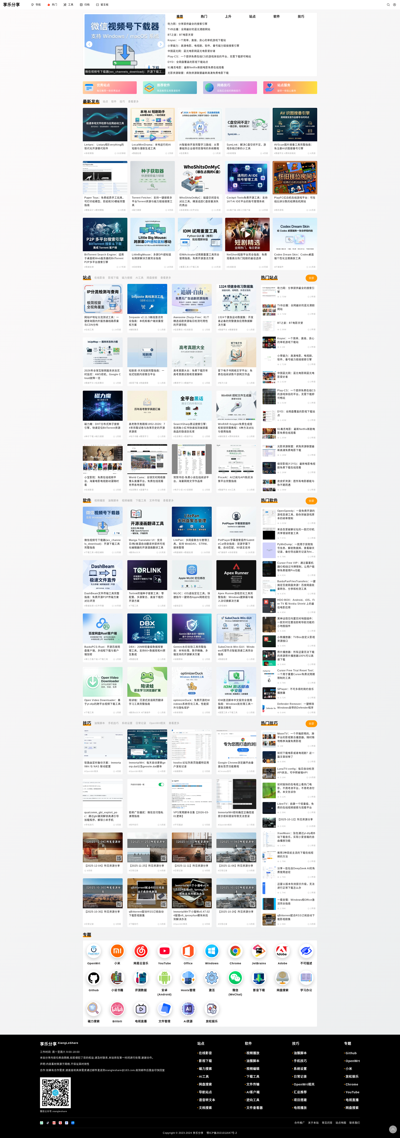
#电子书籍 (133, 436)
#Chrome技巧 (224, 771)
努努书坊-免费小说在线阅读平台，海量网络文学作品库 (191, 479)
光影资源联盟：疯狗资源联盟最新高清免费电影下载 (198, 73)
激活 (212, 990)
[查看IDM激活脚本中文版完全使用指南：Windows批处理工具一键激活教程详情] (236, 682)
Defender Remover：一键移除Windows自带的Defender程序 (295, 706)
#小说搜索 (188, 490)
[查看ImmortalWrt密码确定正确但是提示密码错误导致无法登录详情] (236, 794)
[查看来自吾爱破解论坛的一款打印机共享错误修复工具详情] (269, 534)
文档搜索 (205, 1108)
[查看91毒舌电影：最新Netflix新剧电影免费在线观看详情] (269, 433)
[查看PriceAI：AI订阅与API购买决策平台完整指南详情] (236, 459)
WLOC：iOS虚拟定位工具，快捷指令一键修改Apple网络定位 (191, 595)
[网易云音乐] (141, 951)
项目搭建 (300, 1100)
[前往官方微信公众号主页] (41, 1122)
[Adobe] (282, 951)
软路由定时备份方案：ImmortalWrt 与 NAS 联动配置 (102, 764)
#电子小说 (222, 383)
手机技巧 (113, 723)
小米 (117, 963)
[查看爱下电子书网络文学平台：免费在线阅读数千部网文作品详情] (236, 352)
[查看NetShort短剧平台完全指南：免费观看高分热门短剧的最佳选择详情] (247, 234)
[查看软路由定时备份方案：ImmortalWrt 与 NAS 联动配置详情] (103, 744)
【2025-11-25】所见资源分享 (146, 865)
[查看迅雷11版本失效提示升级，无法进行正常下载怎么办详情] (269, 888)
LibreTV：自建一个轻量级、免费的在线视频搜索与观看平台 (295, 805)
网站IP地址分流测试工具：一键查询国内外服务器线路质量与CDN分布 (101, 321)
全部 (311, 278)
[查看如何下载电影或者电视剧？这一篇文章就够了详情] (269, 757)
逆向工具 (253, 1100)
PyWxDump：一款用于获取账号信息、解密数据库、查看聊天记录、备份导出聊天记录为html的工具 (296, 548)
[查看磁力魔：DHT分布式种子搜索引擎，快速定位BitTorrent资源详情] (103, 406)
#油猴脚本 (178, 659)
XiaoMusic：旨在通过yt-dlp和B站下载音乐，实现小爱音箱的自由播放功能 (296, 837)
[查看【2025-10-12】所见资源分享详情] (269, 823)
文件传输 (154, 500)
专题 (87, 934)
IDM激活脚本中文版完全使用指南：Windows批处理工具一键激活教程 (235, 704)
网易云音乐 (141, 963)
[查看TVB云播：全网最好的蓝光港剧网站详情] (269, 309)
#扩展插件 (279, 267)
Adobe (282, 963)
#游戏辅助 (222, 606)
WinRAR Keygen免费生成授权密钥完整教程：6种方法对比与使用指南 (236, 428)
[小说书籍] (117, 977)
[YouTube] (164, 951)
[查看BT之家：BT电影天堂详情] (269, 326)
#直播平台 (143, 490)
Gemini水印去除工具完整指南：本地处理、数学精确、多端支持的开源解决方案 (190, 651)
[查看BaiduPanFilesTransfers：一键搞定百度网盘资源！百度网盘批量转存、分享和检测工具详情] (269, 587)
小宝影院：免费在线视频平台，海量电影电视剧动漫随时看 (101, 481)
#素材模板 (99, 210)
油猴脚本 (113, 500)
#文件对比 (194, 210)
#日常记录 (133, 871)
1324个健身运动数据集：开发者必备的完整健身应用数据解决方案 (235, 321)
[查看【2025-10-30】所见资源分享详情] (103, 893)
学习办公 (306, 990)
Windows (212, 963)
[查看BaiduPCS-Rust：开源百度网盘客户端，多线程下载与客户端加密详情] (103, 628)
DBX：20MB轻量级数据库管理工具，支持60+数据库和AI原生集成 (147, 651)
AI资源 (188, 1021)
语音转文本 (207, 1100)
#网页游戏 (279, 210)
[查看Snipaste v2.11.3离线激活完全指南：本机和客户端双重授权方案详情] (147, 299)
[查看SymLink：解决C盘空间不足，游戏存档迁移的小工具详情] (247, 124)
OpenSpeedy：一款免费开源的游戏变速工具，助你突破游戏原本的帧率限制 (296, 515)
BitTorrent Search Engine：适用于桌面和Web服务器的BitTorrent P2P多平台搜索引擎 (104, 258)
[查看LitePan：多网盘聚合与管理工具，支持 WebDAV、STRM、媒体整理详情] (192, 522)
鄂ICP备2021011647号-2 (222, 1133)
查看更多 (133, 101)
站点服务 (283, 85)
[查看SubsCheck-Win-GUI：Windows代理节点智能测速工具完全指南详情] (236, 628)
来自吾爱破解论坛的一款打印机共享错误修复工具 (296, 531)
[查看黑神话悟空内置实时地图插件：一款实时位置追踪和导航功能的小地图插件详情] (269, 624)
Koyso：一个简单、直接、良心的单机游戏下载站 (197, 40)
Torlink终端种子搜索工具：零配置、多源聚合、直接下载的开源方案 (146, 597)
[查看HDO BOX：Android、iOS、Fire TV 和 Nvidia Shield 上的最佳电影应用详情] (269, 606)
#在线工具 (89, 330)
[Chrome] (235, 951)
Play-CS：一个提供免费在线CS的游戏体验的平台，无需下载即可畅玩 (209, 56)
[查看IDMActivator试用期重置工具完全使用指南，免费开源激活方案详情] (200, 234)
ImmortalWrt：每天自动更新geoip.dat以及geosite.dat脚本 (147, 764)
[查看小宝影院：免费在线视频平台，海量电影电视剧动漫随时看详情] (103, 459)
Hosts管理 (188, 990)
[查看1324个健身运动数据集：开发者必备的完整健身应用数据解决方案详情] (236, 299)
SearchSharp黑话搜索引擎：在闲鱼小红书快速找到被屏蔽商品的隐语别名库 (190, 428)
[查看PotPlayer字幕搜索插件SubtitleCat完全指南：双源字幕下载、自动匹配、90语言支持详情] (236, 522)
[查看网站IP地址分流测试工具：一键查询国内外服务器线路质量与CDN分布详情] (103, 299)
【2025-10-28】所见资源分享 (236, 911)
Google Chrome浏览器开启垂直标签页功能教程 (236, 764)
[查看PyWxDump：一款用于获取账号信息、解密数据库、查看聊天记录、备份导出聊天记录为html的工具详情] (269, 550)
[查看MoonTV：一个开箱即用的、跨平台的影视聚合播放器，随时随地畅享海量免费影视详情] (269, 739)
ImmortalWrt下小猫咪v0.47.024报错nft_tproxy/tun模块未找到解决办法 (191, 915)
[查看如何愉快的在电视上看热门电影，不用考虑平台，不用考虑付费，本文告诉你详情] (269, 790)
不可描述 (306, 963)
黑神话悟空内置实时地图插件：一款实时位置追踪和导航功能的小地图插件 (296, 622)
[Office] (188, 951)
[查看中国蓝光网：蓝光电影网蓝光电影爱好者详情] (269, 377)
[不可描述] (306, 951)
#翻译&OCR (134, 552)
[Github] (94, 977)
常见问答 (327, 1122)
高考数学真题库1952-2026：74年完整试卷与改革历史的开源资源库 (147, 428)
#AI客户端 (231, 210)
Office (188, 963)
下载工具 (141, 500)
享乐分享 (59, 1043)
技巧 (122, 101)
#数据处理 (136, 153)
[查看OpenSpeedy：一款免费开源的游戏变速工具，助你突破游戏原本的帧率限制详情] (269, 517)
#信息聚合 (184, 153)
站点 (105, 101)
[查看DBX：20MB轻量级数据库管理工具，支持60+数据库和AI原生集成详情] (147, 628)
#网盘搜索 (143, 383)
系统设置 (127, 723)
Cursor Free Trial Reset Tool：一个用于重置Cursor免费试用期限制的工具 (296, 674)
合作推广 (299, 1122)
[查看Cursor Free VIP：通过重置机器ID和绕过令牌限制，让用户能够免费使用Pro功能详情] (269, 569)
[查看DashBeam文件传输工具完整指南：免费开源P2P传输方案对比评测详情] (103, 575)
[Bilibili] (117, 1008)
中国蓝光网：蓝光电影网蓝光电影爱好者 (191, 51)
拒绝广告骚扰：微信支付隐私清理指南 (146, 814)
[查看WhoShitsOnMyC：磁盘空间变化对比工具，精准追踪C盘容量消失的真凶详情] (200, 177)
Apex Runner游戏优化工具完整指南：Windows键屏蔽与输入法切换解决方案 (235, 597)
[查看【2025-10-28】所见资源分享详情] (236, 893)
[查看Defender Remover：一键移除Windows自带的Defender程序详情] (269, 708)
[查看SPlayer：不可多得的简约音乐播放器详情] (269, 693)
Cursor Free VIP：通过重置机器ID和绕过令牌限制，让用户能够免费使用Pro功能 (296, 567)
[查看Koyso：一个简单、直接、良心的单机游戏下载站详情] (269, 342)
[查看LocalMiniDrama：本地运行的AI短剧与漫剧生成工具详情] (152, 124)
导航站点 (205, 1092)
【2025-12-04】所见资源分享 (102, 865)
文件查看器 (254, 1108)
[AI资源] (188, 1008)
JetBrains (259, 963)
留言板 (105, 4)
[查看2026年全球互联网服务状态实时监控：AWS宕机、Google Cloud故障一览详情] (103, 352)
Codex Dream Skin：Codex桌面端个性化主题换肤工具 (294, 256)
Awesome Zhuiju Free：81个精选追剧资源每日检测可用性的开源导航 (191, 321)
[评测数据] (141, 977)
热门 (54, 4)
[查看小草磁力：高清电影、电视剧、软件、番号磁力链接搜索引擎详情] (269, 360)
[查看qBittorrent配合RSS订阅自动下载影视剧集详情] (147, 893)
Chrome (235, 963)
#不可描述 (178, 825)
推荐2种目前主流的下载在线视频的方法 (295, 854)
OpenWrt (93, 963)
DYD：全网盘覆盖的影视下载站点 (188, 62)
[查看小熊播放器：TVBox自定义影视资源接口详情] (269, 641)
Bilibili (117, 1021)
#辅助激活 (133, 330)
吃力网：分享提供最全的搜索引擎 (188, 24)
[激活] (211, 977)
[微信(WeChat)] (235, 977)
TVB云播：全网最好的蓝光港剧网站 (189, 29)
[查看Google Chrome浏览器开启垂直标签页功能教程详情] (236, 744)
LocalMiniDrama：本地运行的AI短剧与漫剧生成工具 (151, 146)
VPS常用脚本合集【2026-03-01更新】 (191, 814)
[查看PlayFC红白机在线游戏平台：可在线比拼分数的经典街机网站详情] (295, 177)
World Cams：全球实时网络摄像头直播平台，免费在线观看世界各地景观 (147, 481)
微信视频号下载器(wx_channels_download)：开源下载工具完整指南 (102, 544)
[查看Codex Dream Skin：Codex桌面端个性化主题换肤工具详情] (295, 234)
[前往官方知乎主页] (72, 1122)
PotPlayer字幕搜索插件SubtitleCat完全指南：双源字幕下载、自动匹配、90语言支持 (236, 544)
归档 (87, 4)
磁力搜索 (127, 277)
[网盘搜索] (282, 977)
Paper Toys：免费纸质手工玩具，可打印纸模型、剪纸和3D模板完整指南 (104, 201)
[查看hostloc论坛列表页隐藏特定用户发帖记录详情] (192, 744)
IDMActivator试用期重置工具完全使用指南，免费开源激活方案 (199, 256)
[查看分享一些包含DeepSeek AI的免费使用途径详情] (269, 872)
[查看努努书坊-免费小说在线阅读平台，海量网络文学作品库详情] (192, 459)
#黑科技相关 (290, 153)
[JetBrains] (259, 951)
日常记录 (141, 723)
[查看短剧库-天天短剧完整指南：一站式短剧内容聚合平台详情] (147, 352)
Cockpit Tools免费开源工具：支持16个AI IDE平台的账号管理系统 (247, 199)
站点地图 (341, 1122)
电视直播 (141, 1021)
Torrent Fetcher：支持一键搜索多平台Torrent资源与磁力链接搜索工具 (152, 201)
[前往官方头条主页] (54, 1122)
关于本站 (313, 1122)
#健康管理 (233, 330)
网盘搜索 (152, 277)
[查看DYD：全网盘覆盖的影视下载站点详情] (269, 416)
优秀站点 (103, 85)
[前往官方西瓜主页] (60, 1122)
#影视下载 (133, 383)
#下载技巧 (133, 924)
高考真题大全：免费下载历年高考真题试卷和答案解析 (190, 372)
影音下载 (259, 990)
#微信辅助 (99, 552)
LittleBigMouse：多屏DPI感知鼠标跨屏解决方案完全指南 (151, 256)
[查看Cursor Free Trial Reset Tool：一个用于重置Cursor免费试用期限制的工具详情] (269, 676)
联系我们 (354, 1122)
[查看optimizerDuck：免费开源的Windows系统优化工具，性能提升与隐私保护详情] (192, 682)
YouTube (164, 963)
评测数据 (141, 990)
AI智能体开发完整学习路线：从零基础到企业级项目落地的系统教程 (199, 146)
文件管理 (164, 1021)
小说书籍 (117, 990)
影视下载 (113, 277)
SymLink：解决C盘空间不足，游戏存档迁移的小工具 (246, 146)
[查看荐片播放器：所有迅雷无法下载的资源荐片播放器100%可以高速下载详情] (269, 658)
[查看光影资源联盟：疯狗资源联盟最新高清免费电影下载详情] (269, 451)
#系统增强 (89, 153)
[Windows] (211, 951)
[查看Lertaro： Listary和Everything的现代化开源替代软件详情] (105, 124)
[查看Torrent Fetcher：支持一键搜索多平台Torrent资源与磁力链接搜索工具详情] (152, 177)
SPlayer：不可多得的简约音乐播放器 (295, 691)
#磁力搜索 (136, 210)
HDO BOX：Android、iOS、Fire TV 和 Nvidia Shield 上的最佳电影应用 (296, 604)
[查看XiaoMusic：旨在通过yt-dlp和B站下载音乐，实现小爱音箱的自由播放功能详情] (269, 839)
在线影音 (99, 277)
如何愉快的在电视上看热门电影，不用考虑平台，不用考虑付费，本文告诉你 (296, 788)
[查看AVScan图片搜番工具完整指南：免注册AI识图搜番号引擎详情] (295, 124)
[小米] (117, 951)
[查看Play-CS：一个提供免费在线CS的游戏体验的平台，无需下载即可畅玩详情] (269, 396)
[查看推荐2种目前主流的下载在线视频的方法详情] (269, 857)
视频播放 (99, 500)
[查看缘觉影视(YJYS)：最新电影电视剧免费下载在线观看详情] (269, 468)
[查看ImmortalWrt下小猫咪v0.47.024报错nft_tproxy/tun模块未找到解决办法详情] (192, 893)
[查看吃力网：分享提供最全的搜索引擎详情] (269, 292)
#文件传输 (99, 606)
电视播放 (300, 1108)
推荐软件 (163, 85)
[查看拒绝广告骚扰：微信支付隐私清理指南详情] (147, 794)
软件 (114, 101)
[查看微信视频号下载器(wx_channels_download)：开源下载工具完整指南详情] (103, 522)
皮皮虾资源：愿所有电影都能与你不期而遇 (296, 483)
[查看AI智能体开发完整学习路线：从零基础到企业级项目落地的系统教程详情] (200, 124)
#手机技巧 (89, 825)
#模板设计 (89, 210)
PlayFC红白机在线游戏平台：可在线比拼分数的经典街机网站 (294, 199)
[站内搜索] (388, 4)
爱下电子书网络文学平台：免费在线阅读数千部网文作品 (235, 372)
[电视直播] (141, 1008)
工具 (70, 4)
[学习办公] (306, 977)
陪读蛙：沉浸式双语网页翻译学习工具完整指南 (146, 702)
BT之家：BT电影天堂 (180, 34)
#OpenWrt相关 (91, 771)
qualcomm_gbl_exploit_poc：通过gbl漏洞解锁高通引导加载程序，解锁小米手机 (101, 816)
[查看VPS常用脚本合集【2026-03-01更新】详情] (192, 794)
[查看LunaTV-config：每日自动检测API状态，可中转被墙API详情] (269, 773)
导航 (38, 4)
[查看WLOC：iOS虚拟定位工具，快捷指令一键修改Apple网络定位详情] (192, 575)
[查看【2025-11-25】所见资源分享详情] (147, 847)
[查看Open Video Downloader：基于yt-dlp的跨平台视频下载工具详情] (103, 682)
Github (94, 990)
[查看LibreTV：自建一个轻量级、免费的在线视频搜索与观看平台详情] (269, 808)
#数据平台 (279, 153)
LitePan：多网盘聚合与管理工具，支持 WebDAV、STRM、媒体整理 (191, 544)
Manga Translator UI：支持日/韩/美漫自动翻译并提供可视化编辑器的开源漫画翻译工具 (147, 544)
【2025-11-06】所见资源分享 (235, 865)
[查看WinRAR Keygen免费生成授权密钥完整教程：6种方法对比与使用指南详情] (236, 406)
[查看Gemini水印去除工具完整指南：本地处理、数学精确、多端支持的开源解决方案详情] (192, 628)
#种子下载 (89, 436)
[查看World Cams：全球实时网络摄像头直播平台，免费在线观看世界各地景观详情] (147, 459)
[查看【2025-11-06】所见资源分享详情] (236, 847)
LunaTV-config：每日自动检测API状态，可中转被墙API (295, 770)
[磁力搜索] (94, 1008)
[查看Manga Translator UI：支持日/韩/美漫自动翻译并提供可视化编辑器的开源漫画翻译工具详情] (147, 522)
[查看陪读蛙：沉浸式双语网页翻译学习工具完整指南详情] (147, 682)
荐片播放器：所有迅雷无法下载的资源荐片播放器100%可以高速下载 (296, 656)
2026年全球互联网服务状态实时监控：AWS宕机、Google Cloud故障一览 (102, 374)
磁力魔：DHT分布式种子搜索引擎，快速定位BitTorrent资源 (102, 426)
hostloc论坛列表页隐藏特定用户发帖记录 (191, 764)
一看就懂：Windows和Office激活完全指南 (296, 901)
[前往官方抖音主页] (47, 1122)
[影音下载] (259, 977)
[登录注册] (394, 4)
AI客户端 (253, 1092)
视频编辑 (127, 500)
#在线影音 (231, 267)
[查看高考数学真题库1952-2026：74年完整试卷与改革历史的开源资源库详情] (147, 406)
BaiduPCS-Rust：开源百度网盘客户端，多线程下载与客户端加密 (102, 651)
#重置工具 (184, 267)
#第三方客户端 (243, 210)
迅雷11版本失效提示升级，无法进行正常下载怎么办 (296, 886)
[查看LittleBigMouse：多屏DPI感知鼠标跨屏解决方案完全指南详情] (152, 234)
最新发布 (91, 101)
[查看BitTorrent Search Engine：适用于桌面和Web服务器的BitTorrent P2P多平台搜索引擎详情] (105, 234)
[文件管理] (164, 1008)
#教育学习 (178, 383)
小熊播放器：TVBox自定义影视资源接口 (296, 639)
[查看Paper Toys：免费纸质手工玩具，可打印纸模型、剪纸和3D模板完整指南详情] (105, 177)
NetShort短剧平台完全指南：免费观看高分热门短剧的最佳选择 (247, 256)
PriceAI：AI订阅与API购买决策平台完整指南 (235, 479)
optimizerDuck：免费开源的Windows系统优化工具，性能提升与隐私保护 (191, 704)
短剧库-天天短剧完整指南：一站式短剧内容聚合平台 (146, 372)
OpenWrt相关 (157, 723)
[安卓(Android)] (164, 977)
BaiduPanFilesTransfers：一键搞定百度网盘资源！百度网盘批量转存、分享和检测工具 (296, 585)
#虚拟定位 (178, 606)
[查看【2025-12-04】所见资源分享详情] (103, 847)
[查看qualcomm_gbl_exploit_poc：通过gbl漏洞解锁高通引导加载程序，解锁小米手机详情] (103, 794)
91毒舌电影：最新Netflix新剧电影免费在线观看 (196, 67)
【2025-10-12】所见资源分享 (295, 819)
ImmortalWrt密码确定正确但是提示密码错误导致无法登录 (236, 814)
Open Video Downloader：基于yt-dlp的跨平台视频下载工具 (102, 702)
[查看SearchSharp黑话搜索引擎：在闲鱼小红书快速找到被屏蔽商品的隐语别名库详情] (192, 406)
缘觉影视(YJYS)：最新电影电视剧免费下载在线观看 (296, 465)
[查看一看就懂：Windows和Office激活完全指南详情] (269, 904)
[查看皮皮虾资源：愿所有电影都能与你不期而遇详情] (269, 485)
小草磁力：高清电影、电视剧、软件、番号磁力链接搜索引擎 (203, 45)
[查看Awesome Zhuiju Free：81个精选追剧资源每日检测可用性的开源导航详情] (192, 299)
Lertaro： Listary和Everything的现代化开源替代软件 (104, 146)
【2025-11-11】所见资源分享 (190, 865)
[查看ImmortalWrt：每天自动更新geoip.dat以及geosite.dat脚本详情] (147, 744)
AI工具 (140, 277)
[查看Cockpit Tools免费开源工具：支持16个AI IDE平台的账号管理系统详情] (247, 177)
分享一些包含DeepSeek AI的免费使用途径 (296, 870)
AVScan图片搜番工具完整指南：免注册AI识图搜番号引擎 (293, 146)
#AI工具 (231, 490)
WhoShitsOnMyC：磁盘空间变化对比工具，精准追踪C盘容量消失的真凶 (199, 201)
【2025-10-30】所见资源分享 (102, 911)
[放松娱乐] (211, 1008)
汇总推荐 (300, 1092)
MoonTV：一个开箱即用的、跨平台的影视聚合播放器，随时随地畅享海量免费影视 (296, 737)
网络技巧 (223, 85)
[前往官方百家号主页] (66, 1122)
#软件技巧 (133, 825)
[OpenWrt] (94, 951)
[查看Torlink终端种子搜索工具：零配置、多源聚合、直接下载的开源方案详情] (147, 575)
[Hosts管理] (188, 977)
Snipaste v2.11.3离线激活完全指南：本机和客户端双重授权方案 (146, 321)
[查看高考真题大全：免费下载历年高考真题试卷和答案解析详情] (192, 352)
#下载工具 (194, 267)
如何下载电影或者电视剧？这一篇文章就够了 (296, 755)
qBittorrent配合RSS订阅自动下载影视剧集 (146, 913)
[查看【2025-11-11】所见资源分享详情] (192, 847)
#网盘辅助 (178, 552)
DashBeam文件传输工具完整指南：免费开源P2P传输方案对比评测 (101, 597)
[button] (161, 44)
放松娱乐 (212, 1021)
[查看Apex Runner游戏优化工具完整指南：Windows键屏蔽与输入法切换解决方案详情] (236, 575)
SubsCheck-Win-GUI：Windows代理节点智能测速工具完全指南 (236, 651)
